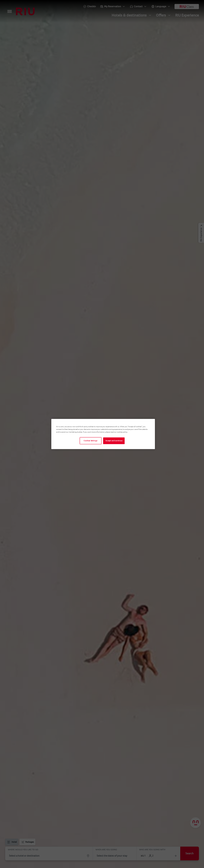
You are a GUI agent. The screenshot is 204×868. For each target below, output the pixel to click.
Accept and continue (114, 441)
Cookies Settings (90, 441)
